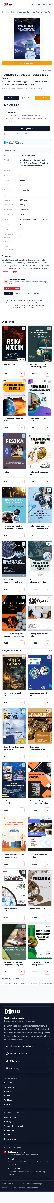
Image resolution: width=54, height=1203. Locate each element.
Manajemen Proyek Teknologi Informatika (38, 802)
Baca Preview (28, 63)
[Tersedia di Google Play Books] (23, 328)
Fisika (13, 12)
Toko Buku (5, 12)
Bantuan (21, 1188)
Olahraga (8, 1122)
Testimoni (6, 1188)
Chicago (28, 293)
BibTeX (36, 293)
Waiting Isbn (10, 1117)
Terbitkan (8, 1100)
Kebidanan (9, 1130)
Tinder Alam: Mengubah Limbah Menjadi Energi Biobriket (13, 636)
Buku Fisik (28, 98)
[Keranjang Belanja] (38, 4)
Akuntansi (34, 983)
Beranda (8, 1083)
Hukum (7, 1134)
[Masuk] (44, 4)
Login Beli (28, 129)
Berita (7, 1095)
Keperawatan (10, 1139)
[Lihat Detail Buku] (22, 374)
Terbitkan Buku (32, 1188)
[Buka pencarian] (33, 4)
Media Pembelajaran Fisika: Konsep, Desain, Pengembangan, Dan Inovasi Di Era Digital (38, 367)
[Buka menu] (49, 4)
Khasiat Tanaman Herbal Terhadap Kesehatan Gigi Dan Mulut (39, 964)
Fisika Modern (9, 364)
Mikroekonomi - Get (37, 909)
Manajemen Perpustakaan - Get (37, 748)
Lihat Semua (47, 322)
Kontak (7, 1104)
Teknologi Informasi (13, 1126)
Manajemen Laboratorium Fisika (37, 581)
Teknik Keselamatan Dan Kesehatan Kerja (14, 856)
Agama (23, 983)
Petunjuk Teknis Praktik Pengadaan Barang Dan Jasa (13, 964)
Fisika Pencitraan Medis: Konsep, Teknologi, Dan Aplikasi (39, 528)
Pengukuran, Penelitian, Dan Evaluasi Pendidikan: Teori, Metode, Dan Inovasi (14, 529)
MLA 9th (18, 293)
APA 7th (8, 293)
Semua (50, 979)
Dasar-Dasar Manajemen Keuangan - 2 (14, 748)
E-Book (12, 98)
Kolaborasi (9, 1091)
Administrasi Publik (10, 983)
